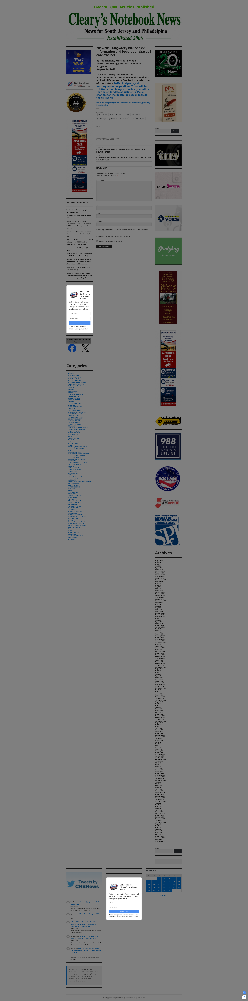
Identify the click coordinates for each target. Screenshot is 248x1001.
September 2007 (160, 822)
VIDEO (70, 530)
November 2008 (160, 798)
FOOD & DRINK (73, 443)
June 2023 (158, 618)
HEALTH (71, 466)
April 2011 (158, 747)
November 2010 (160, 756)
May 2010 (158, 766)
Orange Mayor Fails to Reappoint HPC (86, 914)
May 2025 (158, 587)
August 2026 (159, 561)
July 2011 (158, 742)
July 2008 (158, 805)
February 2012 (159, 731)
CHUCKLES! (72, 405)
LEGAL (70, 475)
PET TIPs (71, 499)
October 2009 (159, 779)
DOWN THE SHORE (74, 431)
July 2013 (158, 704)
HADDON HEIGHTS (74, 464)
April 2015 (158, 676)
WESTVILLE (72, 534)
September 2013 (160, 700)
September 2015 (160, 667)
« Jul (161, 895)
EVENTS (70, 436)
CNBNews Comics (74, 415)
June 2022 (158, 629)
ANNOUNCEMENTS (74, 377)
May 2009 (158, 787)
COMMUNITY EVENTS (75, 419)
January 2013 (159, 714)
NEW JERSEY (72, 489)
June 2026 (158, 564)
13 (149, 885)
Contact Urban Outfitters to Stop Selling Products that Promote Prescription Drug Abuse (79, 275)
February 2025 (159, 592)
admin (117, 138)
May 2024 (158, 608)
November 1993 (160, 841)
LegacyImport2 (73, 473)
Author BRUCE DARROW (76, 384)
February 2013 (159, 712)
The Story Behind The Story (77, 525)
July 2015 (158, 670)
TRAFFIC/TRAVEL (74, 527)
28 (154, 891)
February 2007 (160, 834)
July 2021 (158, 644)
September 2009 (160, 780)
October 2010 (159, 758)
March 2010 (159, 770)
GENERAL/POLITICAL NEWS (77, 447)
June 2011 (158, 744)
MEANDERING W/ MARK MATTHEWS (80, 482)
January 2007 (159, 836)
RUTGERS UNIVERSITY (75, 515)
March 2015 (159, 677)
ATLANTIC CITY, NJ (74, 381)
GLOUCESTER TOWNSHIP (76, 459)
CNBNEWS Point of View (76, 417)
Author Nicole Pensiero (75, 386)
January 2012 (159, 733)
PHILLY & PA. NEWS (74, 506)
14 (154, 885)
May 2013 (158, 707)
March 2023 (159, 623)
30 (164, 891)
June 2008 (158, 806)
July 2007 (158, 826)
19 (179, 885)
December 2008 (160, 796)
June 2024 (158, 606)
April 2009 (158, 789)
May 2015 (158, 674)
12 (179, 882)
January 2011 (159, 752)
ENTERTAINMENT (74, 433)
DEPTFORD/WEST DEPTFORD (77, 428)
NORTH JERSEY (73, 492)
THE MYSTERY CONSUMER (77, 523)
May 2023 (158, 620)
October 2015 (159, 665)
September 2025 (160, 580)
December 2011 (160, 735)
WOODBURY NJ (73, 537)
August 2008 (159, 803)
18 (174, 885)
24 (169, 888)
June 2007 (158, 827)
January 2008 (159, 815)
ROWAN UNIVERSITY (75, 511)
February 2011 (159, 751)
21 (154, 888)
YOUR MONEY (72, 539)
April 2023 (158, 622)
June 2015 (158, 672)
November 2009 (160, 777)
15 (159, 885)
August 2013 (159, 702)
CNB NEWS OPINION (74, 410)
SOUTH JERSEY (73, 518)
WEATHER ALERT (74, 532)
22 (159, 888)
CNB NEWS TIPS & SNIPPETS (77, 412)
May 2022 (158, 630)
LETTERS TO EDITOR (75, 476)
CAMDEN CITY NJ (73, 396)
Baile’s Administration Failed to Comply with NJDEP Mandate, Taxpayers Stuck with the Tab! (79, 242)
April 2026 (158, 568)
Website (99, 221)
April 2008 (158, 810)
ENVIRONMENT (73, 435)
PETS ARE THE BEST (74, 501)
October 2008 (159, 799)
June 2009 (158, 786)
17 (169, 885)
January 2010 (159, 773)
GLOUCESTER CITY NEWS (76, 455)
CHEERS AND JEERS (74, 403)
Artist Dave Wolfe (73, 379)
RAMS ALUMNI (73, 508)
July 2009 (158, 784)
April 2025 (158, 589)
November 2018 (160, 658)
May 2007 (158, 829)
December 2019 (160, 655)
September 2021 (160, 643)
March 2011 (158, 749)
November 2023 (160, 616)
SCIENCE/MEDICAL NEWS (77, 516)
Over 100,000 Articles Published (124, 7)
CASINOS (71, 401)
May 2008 (158, 808)
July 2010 (158, 763)
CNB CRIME (72, 408)
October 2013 (159, 698)
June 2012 (158, 726)
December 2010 (160, 754)
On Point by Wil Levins (75, 496)
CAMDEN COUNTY (74, 398)
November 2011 (160, 737)
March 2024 (159, 611)
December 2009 (160, 775)
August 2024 (159, 602)
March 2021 (159, 646)
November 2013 (160, 697)
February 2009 (160, 792)
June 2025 (158, 585)
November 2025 (160, 576)
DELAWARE (72, 426)
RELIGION (71, 510)
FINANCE (71, 440)
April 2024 (158, 609)
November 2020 (160, 648)
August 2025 (159, 582)
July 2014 (158, 690)
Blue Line (71, 389)
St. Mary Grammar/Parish (76, 522)
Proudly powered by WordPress (113, 998)
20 (149, 888)
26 (179, 888)
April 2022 (158, 632)
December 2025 (160, 575)
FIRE (69, 442)
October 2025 (159, 578)
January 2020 (159, 653)
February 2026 (160, 571)
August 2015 (159, 669)
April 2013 (158, 709)
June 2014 (158, 691)
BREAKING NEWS (73, 391)
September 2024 (160, 601)
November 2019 (160, 657)
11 (174, 882)
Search (157, 128)
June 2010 (158, 765)
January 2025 (159, 594)
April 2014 (158, 693)
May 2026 (158, 566)
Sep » (165, 895)
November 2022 (160, 627)
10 (169, 882)
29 (159, 891)
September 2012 (160, 721)
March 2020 (159, 650)
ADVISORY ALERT (74, 375)
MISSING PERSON (74, 485)
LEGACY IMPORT (108, 140)
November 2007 (160, 819)
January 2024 (159, 615)
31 (169, 891)
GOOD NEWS (72, 461)
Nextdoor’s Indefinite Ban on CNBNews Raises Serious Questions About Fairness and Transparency (79, 262)
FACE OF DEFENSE (74, 438)
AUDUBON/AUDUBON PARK (77, 382)
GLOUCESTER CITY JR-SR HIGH (78, 454)
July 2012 (158, 724)
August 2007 (159, 824)
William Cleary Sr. (72, 273)
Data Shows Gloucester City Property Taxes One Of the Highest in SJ (79, 234)
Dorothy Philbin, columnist (76, 429)
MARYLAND (72, 480)
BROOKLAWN (72, 393)
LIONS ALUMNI (73, 478)
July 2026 (158, 562)
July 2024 (158, 604)
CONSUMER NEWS (74, 421)
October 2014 (159, 686)
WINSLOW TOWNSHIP (75, 536)
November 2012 (160, 718)
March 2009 (159, 791)
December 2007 (160, 817)
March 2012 (159, 730)
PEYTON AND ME (73, 503)
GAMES (70, 445)
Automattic (141, 998)
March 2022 (159, 634)
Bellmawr (71, 388)
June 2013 (158, 705)
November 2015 (160, 663)
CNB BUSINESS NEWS (75, 407)
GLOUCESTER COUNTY (75, 457)
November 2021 (160, 641)
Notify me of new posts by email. (110, 241)
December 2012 (160, 716)
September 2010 (160, 759)
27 (149, 891)
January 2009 (159, 794)
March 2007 (159, 833)
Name (98, 205)
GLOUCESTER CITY (74, 452)
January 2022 (159, 637)
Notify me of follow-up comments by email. (114, 236)
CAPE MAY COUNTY (74, 400)
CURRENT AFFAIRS (74, 424)
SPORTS (70, 520)
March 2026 (159, 569)
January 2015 (159, 681)
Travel (70, 529)
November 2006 (160, 838)
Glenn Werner (70, 253)
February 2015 (159, 679)
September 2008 (160, 801)
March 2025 (159, 590)
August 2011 (159, 740)
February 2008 (160, 813)
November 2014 (160, 684)
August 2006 (159, 840)
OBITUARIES (72, 494)
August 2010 (159, 761)
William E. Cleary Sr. (72, 221)
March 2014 (159, 695)
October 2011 (159, 738)
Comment (100, 180)
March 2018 (159, 660)
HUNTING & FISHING (75, 469)
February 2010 (159, 772)
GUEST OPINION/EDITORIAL (77, 462)
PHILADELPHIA (73, 504)
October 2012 (159, 719)
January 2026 (159, 573)
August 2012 (159, 723)
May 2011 (158, 745)
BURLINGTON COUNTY (75, 394)
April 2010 (158, 768)
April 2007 (158, 831)
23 (164, 888)
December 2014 (160, 683)
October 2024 (159, 599)
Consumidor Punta (74, 422)
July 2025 (158, 583)
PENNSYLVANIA (73, 497)
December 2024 (160, 596)
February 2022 (160, 636)
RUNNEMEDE (72, 513)
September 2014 (160, 688)
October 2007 (159, 820)
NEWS (70, 490)
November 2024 (160, 597)
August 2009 (159, 782)
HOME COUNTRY (73, 468)
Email (98, 213)
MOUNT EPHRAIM (74, 487)
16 (164, 885)
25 (174, 888)
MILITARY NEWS (73, 483)
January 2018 (159, 662)
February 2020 (160, 651)
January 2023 (159, 625)
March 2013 (159, 711)
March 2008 (159, 812)
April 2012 (158, 728)
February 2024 (160, 613)
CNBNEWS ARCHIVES (75, 414)
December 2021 (160, 639)
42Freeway (71, 374)
